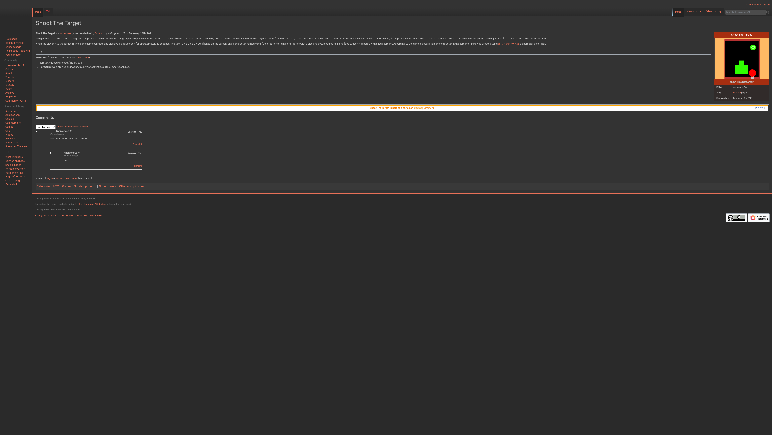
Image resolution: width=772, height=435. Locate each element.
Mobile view (96, 215)
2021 (56, 186)
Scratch (737, 92)
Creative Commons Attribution (90, 204)
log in (50, 178)
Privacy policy (42, 215)
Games (66, 186)
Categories (44, 186)
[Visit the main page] (16, 16)
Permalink (137, 144)
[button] (11, 184)
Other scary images (131, 186)
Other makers (107, 186)
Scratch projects (85, 186)
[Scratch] (419, 108)
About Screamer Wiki (62, 215)
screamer (65, 33)
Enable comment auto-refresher (73, 127)
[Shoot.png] (742, 58)
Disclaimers (81, 215)
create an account (67, 178)
